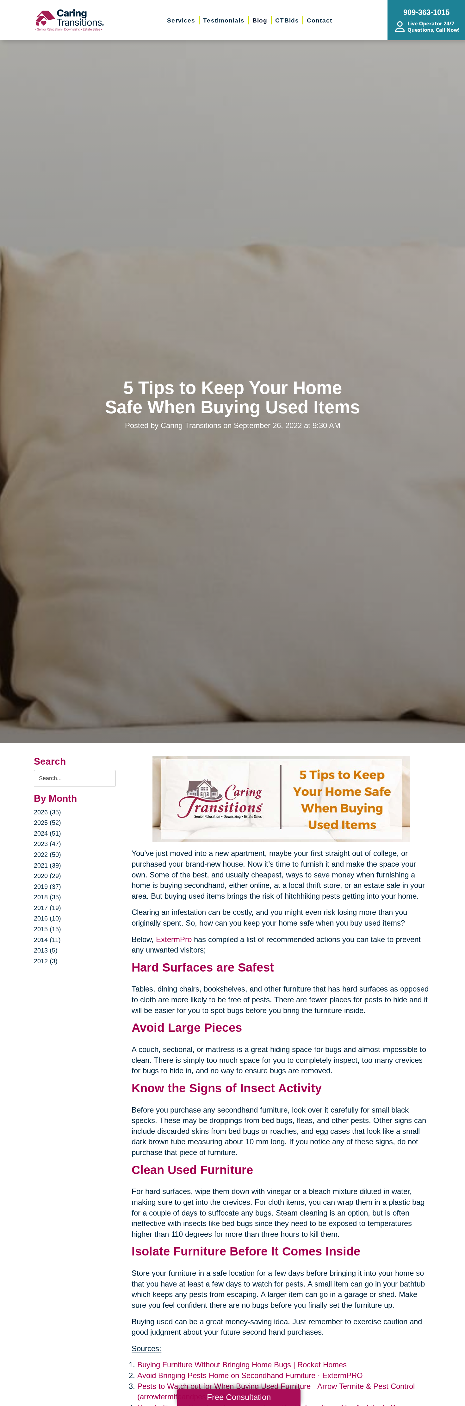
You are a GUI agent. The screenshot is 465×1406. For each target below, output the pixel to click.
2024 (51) (47, 833)
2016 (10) (47, 918)
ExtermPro (174, 939)
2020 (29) (47, 875)
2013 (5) (46, 950)
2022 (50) (47, 854)
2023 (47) (47, 843)
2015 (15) (47, 929)
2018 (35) (47, 897)
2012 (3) (46, 961)
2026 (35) (47, 812)
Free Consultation (239, 1397)
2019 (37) (47, 886)
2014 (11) (47, 939)
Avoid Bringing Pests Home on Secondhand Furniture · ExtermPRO (250, 1375)
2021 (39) (47, 865)
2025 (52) (47, 822)
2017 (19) (47, 907)
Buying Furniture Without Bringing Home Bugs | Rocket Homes (242, 1364)
